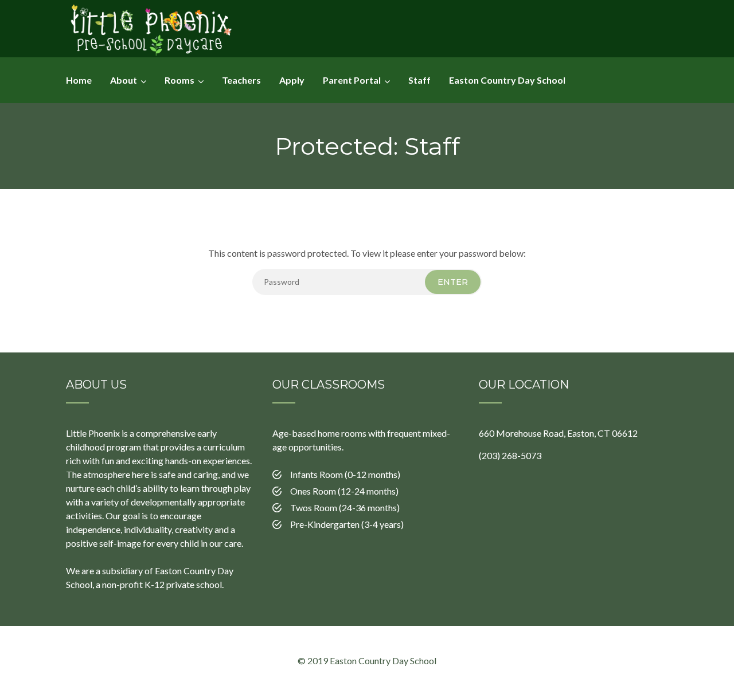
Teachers (241, 80)
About (123, 80)
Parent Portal (352, 80)
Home (79, 80)
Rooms (179, 80)
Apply (291, 80)
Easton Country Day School (507, 80)
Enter (453, 282)
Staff (419, 80)
